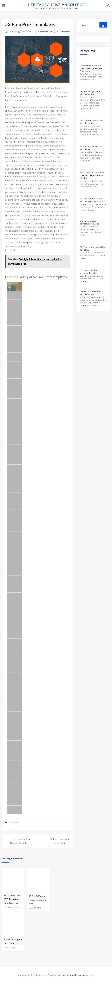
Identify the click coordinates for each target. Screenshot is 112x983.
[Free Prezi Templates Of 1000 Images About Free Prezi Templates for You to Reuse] (14, 564)
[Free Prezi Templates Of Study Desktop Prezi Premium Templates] (14, 734)
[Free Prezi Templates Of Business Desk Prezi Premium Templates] (14, 705)
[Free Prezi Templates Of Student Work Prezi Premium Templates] (14, 644)
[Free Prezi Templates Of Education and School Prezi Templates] (14, 536)
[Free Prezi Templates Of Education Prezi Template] (14, 773)
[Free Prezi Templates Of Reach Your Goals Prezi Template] (14, 617)
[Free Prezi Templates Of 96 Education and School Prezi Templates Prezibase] (14, 724)
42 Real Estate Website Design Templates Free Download (91, 68)
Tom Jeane (12, 32)
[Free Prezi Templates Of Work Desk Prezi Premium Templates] (14, 450)
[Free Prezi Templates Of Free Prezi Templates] (14, 304)
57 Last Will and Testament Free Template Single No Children (92, 175)
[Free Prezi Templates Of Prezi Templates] (14, 348)
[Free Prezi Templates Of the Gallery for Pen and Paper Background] (14, 365)
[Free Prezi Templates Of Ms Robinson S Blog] (14, 357)
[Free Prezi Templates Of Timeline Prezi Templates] (14, 295)
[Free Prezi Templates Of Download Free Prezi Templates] (14, 312)
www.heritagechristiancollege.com (77, 975)
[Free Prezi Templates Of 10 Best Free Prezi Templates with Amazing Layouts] (14, 478)
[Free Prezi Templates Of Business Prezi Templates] (14, 488)
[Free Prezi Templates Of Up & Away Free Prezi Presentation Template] (14, 497)
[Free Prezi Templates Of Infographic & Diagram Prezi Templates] (14, 505)
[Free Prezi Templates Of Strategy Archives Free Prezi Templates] (14, 655)
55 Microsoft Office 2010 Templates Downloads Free (12, 899)
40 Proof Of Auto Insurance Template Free (37, 900)
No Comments (63, 32)
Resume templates (44, 32)
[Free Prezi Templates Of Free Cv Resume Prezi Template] (14, 330)
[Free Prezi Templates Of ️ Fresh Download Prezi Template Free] (14, 598)
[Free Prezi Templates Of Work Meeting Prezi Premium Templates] (14, 392)
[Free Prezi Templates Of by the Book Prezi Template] (14, 374)
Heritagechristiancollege (56, 5)
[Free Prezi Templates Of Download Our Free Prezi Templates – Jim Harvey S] (14, 421)
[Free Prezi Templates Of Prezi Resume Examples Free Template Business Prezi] (14, 625)
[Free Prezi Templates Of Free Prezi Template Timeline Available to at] (14, 579)
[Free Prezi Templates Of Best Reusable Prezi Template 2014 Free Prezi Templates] (14, 666)
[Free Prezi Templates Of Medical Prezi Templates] (14, 756)
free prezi (13, 822)
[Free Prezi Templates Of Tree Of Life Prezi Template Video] (14, 765)
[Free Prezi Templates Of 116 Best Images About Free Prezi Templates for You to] (14, 546)
